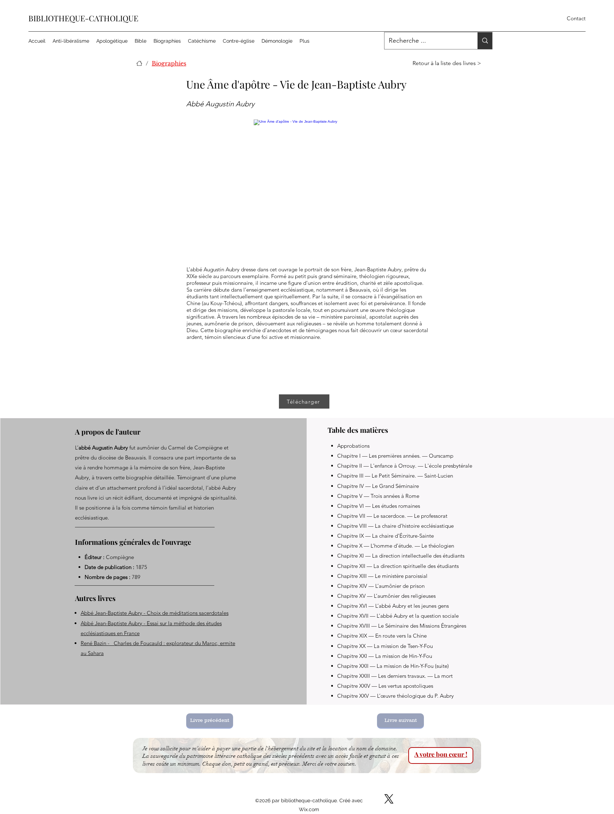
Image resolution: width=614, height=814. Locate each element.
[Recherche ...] (485, 40)
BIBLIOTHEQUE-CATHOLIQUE (83, 18)
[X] (388, 798)
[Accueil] (139, 63)
